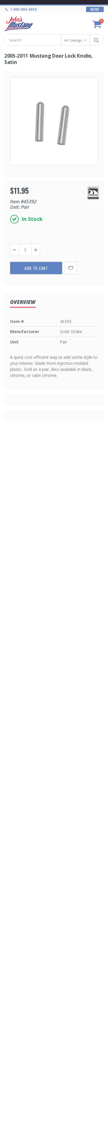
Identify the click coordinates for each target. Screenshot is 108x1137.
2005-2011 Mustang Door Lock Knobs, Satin (48, 58)
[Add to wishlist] (71, 268)
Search (96, 40)
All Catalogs (73, 40)
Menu (94, 9)
